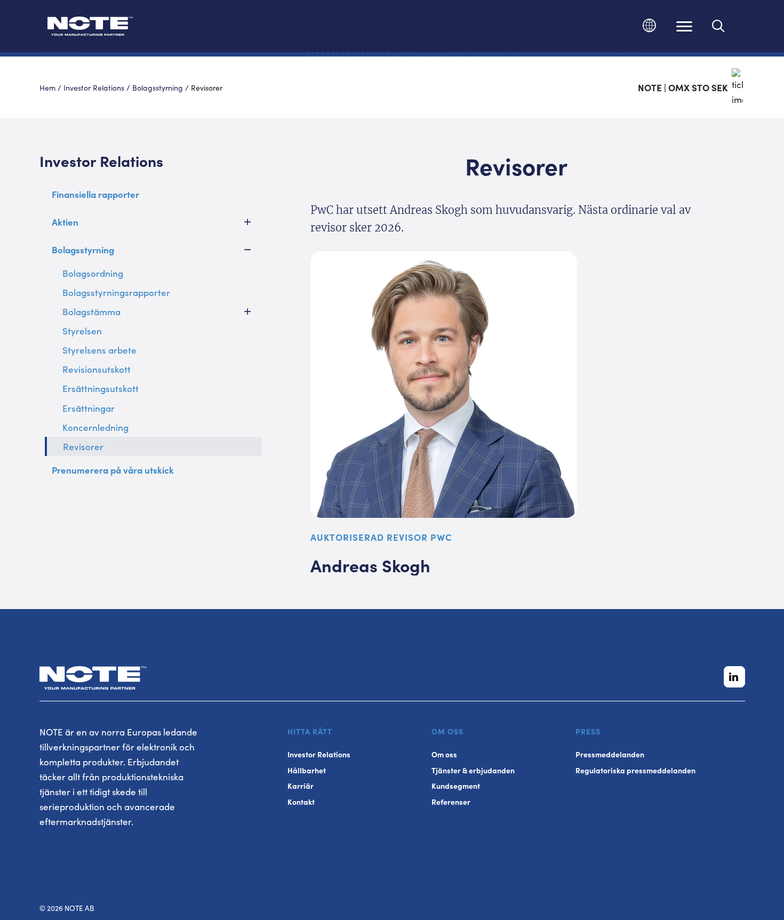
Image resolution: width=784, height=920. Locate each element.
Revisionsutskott (96, 369)
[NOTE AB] (90, 28)
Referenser (450, 802)
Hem (47, 87)
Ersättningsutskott (100, 388)
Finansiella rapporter (95, 194)
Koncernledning (95, 427)
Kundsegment (455, 786)
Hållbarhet (306, 770)
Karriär (300, 786)
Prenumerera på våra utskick (113, 469)
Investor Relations (93, 87)
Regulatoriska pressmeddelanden (635, 770)
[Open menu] (684, 26)
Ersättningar (88, 408)
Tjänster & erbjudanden (473, 770)
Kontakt (301, 802)
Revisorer (83, 446)
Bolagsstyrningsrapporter (116, 292)
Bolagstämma (91, 311)
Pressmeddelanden (609, 754)
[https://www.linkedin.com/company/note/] (734, 676)
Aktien (65, 221)
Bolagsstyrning (157, 87)
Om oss (444, 754)
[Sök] (718, 26)
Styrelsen (82, 330)
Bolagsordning (92, 273)
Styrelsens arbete (99, 349)
